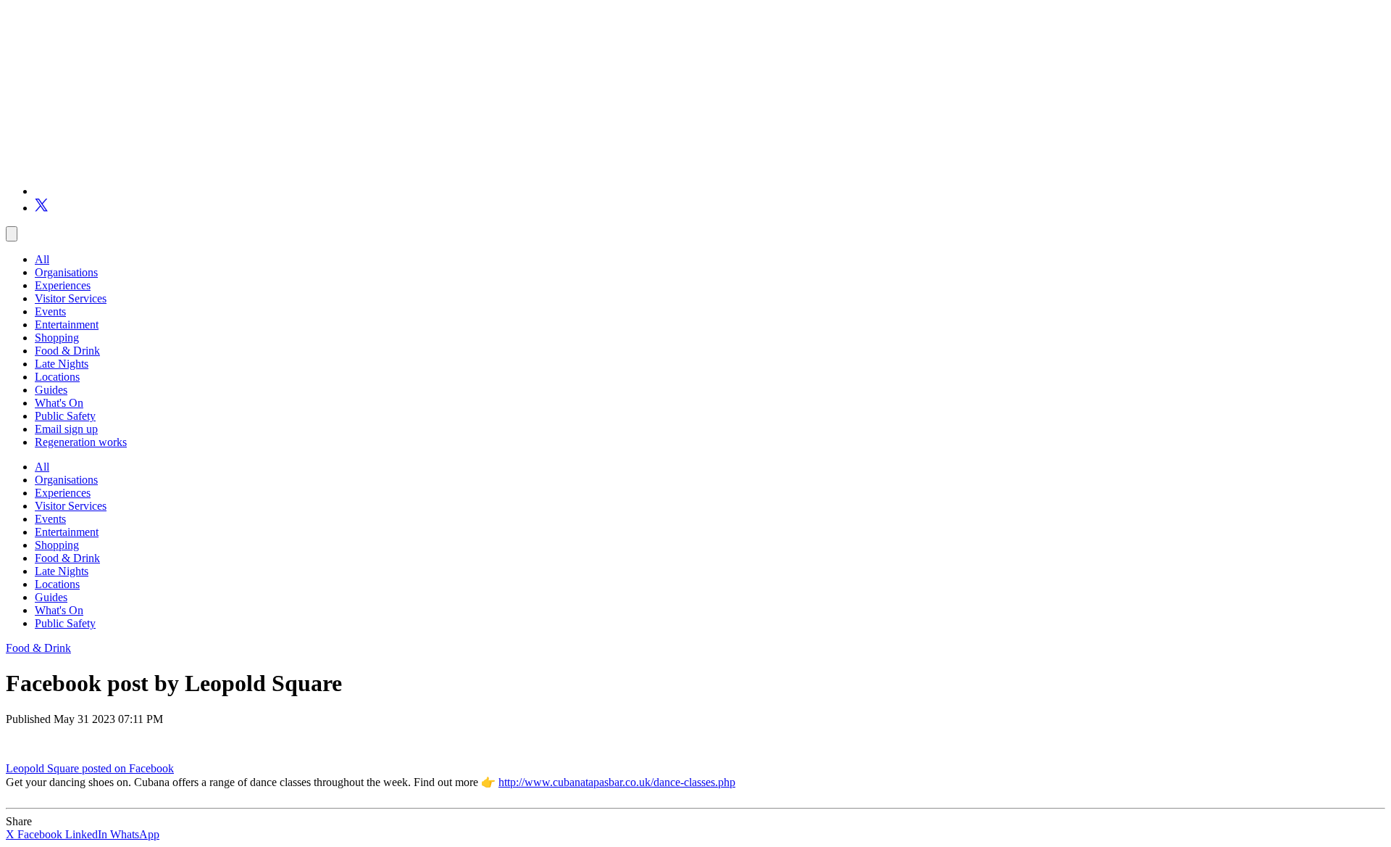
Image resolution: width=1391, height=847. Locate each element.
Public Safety (65, 416)
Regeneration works (81, 442)
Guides (51, 390)
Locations (57, 377)
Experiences (63, 285)
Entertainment (67, 324)
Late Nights (61, 364)
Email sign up (66, 429)
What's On (59, 403)
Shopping (57, 337)
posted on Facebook (128, 768)
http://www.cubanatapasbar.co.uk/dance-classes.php (616, 782)
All (42, 259)
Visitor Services (70, 298)
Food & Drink (67, 350)
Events (50, 311)
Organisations (66, 272)
